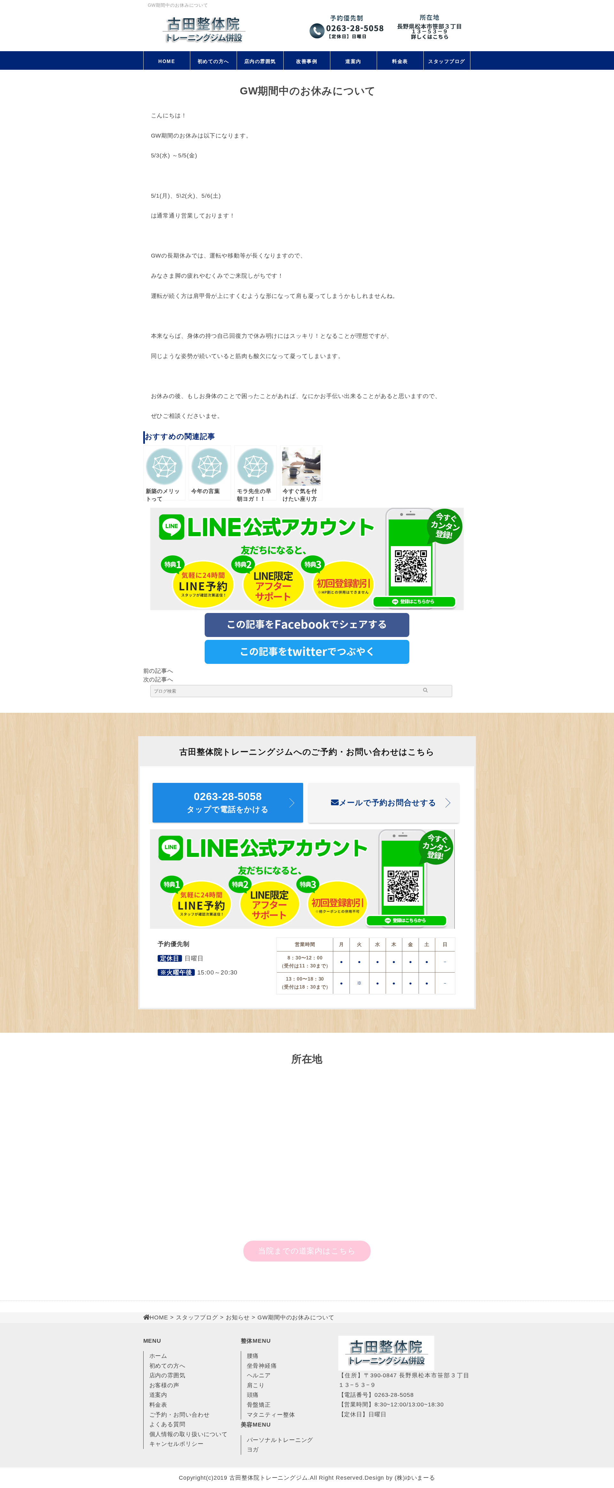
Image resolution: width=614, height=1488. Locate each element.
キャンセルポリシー (176, 1444)
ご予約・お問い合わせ (179, 1415)
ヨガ (253, 1449)
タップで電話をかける (228, 802)
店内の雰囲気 (260, 61)
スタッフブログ (446, 61)
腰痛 (253, 1356)
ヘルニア (259, 1375)
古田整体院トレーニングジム (268, 1478)
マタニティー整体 (271, 1415)
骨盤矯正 (259, 1405)
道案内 (353, 61)
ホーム (158, 1356)
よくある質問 (167, 1424)
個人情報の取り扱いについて (188, 1434)
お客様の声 (164, 1385)
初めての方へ (213, 61)
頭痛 (253, 1395)
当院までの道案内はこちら (307, 1250)
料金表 (400, 61)
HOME (166, 61)
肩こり (256, 1385)
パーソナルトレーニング (280, 1440)
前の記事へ (158, 671)
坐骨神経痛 (262, 1366)
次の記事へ (158, 679)
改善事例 (306, 61)
